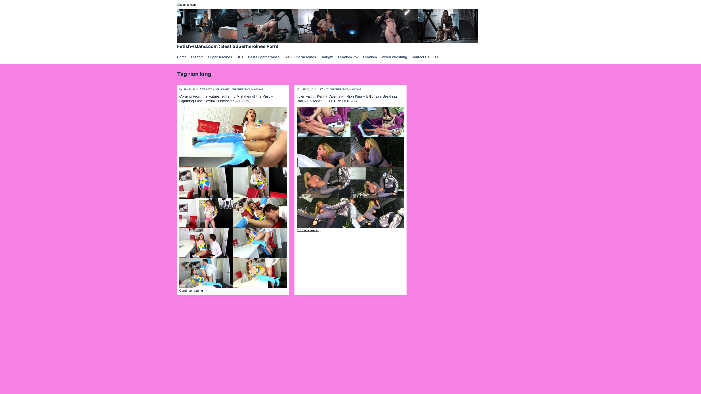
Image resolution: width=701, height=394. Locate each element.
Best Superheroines (218, 89)
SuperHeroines (220, 57)
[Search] (436, 57)
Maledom (257, 89)
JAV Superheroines (300, 57)
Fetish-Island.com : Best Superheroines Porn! (227, 46)
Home (181, 57)
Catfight (327, 57)
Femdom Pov (348, 57)
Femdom (370, 57)
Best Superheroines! (264, 57)
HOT (240, 57)
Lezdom (197, 57)
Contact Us (420, 57)
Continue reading (191, 290)
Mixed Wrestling (394, 57)
